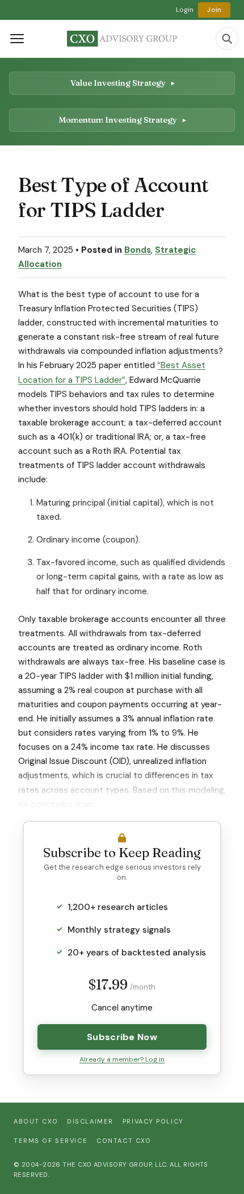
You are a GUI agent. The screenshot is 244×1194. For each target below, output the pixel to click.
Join (214, 9)
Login (185, 9)
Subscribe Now (122, 1037)
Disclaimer (90, 1121)
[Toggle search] (227, 38)
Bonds (137, 250)
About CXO (36, 1121)
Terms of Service (50, 1141)
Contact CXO (123, 1141)
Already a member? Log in (122, 1059)
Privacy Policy (153, 1121)
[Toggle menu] (17, 38)
